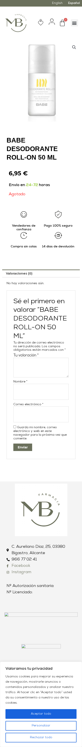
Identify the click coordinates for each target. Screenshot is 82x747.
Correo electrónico (28, 404)
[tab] (41, 273)
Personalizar (41, 725)
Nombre (20, 381)
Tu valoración (26, 355)
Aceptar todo (41, 713)
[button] (74, 22)
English (57, 3)
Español (74, 3)
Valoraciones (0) (19, 273)
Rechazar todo (41, 737)
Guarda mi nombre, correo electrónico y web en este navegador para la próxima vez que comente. (40, 433)
